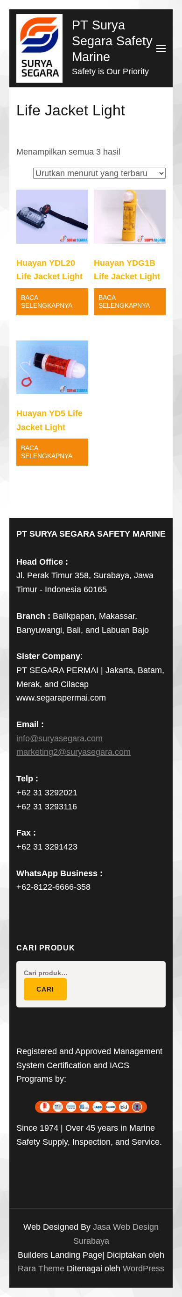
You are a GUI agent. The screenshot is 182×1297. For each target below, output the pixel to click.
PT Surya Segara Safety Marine (112, 41)
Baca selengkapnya (46, 301)
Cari (45, 989)
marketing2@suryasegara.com (73, 752)
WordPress (143, 1268)
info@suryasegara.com (59, 738)
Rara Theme (42, 1268)
